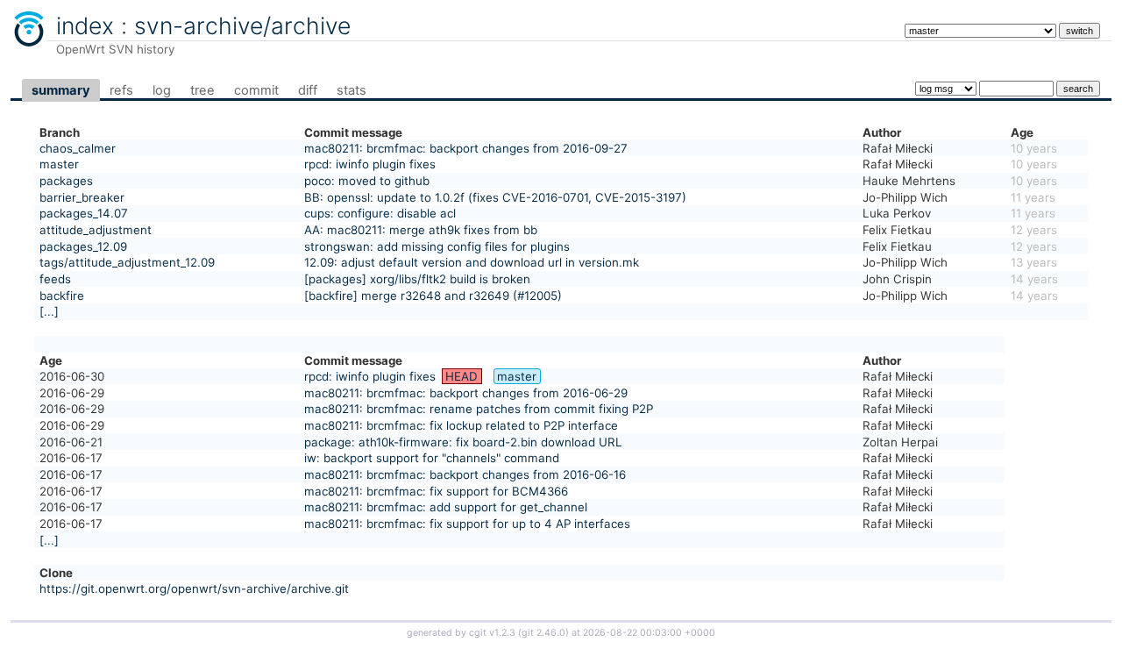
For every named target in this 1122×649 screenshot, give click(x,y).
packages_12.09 (83, 246)
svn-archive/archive (242, 25)
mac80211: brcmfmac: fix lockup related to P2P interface (461, 425)
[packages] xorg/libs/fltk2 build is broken (417, 279)
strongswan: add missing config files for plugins (437, 246)
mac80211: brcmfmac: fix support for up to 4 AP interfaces (467, 524)
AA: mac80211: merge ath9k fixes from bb (420, 230)
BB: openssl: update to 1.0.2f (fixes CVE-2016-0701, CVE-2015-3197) (495, 197)
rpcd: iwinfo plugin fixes (370, 164)
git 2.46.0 (543, 632)
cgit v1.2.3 (492, 632)
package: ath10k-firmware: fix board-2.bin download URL (463, 442)
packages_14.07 (83, 213)
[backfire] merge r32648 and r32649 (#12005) (433, 296)
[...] (49, 311)
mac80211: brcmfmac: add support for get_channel (445, 507)
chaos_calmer (77, 148)
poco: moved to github (367, 181)
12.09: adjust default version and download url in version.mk (471, 262)
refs (121, 90)
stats (351, 90)
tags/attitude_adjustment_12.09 (127, 262)
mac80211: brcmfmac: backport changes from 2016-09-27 (466, 148)
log (162, 90)
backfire (61, 296)
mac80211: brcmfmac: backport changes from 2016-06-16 (465, 474)
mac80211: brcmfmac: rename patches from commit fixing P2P (478, 409)
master (59, 164)
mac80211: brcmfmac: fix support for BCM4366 (436, 491)
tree (202, 90)
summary (61, 90)
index (85, 25)
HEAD (461, 376)
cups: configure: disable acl (380, 213)
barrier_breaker (81, 197)
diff (307, 90)
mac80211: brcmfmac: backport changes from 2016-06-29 (466, 393)
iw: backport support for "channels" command (431, 458)
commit (256, 90)
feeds (55, 279)
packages (66, 181)
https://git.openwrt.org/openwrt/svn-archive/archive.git (194, 588)
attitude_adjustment (95, 230)
